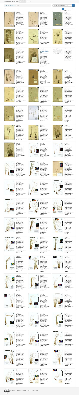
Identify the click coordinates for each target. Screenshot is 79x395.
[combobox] (11, 9)
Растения (7, 5)
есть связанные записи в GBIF (44, 51)
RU (70, 1)
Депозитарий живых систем (11, 1)
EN (73, 1)
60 (72, 9)
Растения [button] (22, 2)
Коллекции (29, 1)
